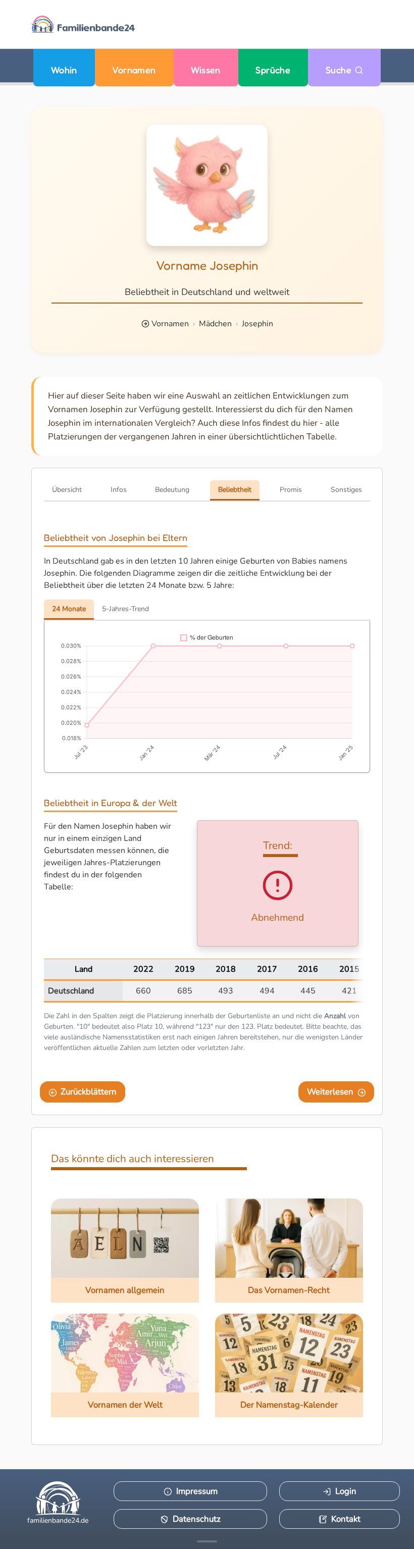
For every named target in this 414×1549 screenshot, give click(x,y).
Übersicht (67, 489)
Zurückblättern (89, 1091)
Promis (291, 489)
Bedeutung (172, 489)
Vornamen (134, 70)
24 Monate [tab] (69, 609)
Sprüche (272, 70)
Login (345, 1491)
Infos (119, 489)
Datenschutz (197, 1519)
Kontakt (345, 1519)
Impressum (197, 1491)
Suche (340, 70)
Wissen (206, 70)
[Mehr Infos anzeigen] (207, 1541)
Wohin (64, 70)
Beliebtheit (234, 489)
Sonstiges (346, 489)
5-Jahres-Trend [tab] (125, 609)
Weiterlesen (330, 1091)
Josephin (257, 323)
